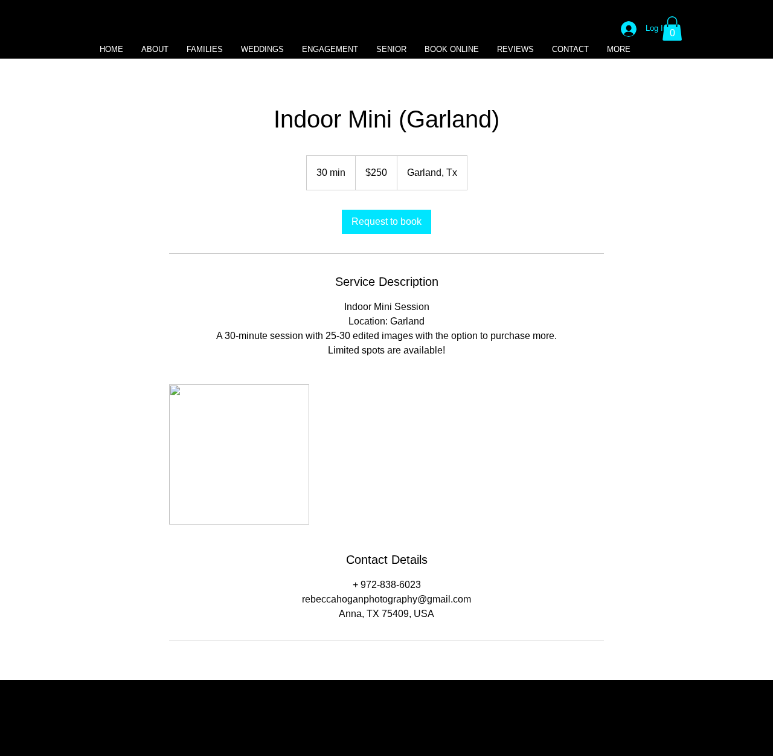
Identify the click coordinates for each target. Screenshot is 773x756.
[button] (672, 28)
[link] (386, 222)
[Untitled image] (239, 454)
